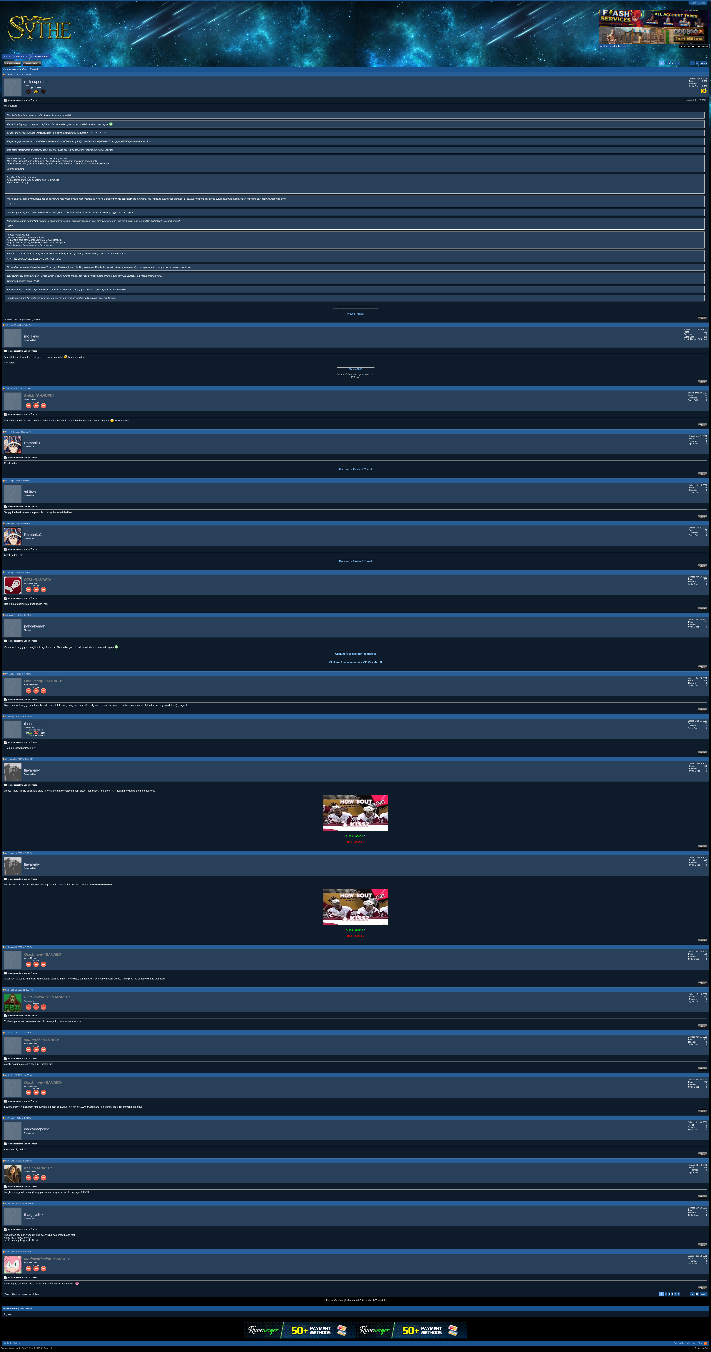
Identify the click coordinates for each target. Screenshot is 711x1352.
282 (705, 332)
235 (705, 579)
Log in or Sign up (697, 3)
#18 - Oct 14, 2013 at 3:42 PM (18, 1161)
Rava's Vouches (334, 1300)
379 (705, 395)
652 (705, 997)
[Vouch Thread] (355, 313)
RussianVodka (10, 319)
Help (688, 1343)
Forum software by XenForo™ (26, 1348)
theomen (31, 724)
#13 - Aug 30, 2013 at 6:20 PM (18, 947)
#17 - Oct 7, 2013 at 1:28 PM (18, 1118)
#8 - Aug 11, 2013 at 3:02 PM (18, 615)
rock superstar (36, 82)
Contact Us (679, 1343)
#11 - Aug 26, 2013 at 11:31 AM (19, 759)
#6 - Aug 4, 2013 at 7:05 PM (17, 523)
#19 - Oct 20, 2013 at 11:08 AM (19, 1203)
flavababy (32, 770)
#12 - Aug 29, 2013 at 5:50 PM (18, 853)
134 (705, 1258)
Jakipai (22, 319)
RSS (705, 1343)
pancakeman (34, 626)
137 (705, 1039)
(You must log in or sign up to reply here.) (22, 1294)
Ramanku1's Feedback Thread (355, 469)
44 (706, 622)
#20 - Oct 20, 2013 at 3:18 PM (18, 1252)
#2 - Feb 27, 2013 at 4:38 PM (18, 325)
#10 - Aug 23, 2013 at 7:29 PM (18, 716)
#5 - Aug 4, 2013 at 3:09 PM (17, 481)
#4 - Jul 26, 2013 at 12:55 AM (18, 432)
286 (705, 1167)
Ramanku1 (33, 443)
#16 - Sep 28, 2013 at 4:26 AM (18, 1075)
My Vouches (355, 369)
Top (700, 1343)
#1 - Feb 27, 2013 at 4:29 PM (18, 74)
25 (697, 63)
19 (706, 723)
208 (705, 680)
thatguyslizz (33, 1215)
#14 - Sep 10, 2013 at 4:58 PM (19, 990)
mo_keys (31, 336)
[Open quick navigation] (707, 56)
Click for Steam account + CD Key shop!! (355, 662)
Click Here (702, 339)
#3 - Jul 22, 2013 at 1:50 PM (18, 388)
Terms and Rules (702, 1348)
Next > (704, 63)
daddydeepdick (36, 1129)
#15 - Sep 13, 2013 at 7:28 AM (18, 1032)
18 (706, 438)
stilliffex (30, 492)
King (31, 319)
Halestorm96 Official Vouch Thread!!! (365, 1300)
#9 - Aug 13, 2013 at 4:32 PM (18, 674)
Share (702, 318)
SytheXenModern (12, 1343)
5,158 (704, 81)
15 (706, 487)
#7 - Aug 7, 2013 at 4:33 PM (17, 572)
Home (694, 1343)
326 (705, 766)
